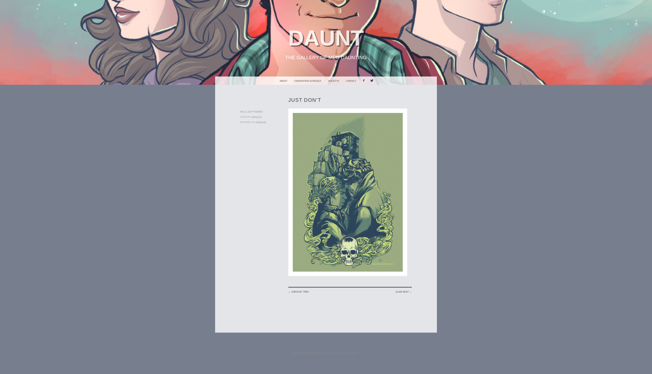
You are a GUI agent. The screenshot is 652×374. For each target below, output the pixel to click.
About (283, 81)
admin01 (259, 111)
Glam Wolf (404, 292)
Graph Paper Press (349, 353)
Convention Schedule (307, 81)
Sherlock (256, 117)
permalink (261, 122)
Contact (351, 81)
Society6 (333, 81)
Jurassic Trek (298, 292)
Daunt (326, 38)
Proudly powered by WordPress (308, 353)
